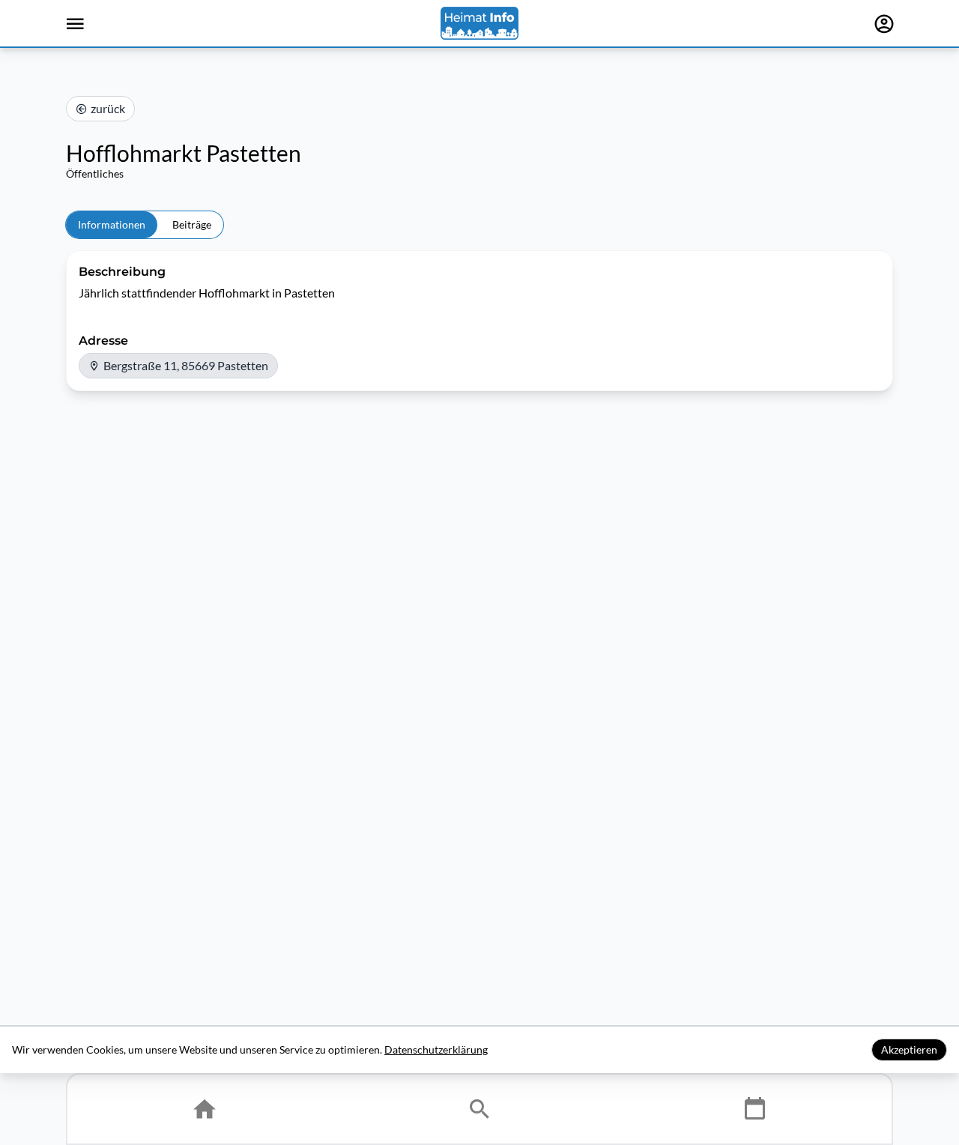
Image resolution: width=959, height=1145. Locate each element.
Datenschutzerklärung (436, 1049)
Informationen (111, 224)
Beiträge (191, 224)
